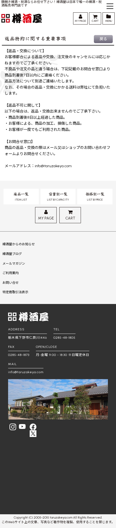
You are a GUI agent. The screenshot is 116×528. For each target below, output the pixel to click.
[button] (110, 7)
